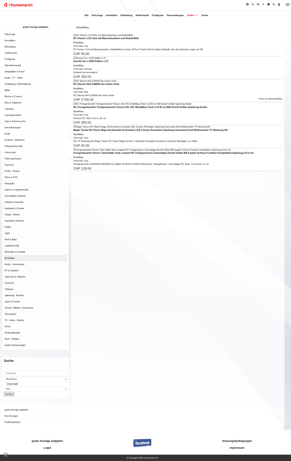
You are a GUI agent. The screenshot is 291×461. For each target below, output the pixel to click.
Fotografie (9, 183)
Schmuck (9, 283)
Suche (204, 15)
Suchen (9, 394)
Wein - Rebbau (12, 339)
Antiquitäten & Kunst (15, 71)
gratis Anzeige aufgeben (35, 27)
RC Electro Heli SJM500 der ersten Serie (96, 84)
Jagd (7, 233)
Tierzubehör (10, 314)
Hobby (8, 227)
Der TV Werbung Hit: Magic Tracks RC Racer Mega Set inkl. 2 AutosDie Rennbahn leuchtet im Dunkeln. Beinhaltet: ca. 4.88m (135, 141)
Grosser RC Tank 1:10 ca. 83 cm (89, 118)
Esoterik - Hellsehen (15, 140)
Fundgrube (158, 15)
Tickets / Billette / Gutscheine (19, 307)
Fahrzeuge (97, 15)
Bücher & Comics (13, 96)
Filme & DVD (11, 177)
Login (47, 447)
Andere (191, 15)
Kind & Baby (11, 239)
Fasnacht (9, 164)
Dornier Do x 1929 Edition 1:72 (90, 61)
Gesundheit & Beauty (15, 196)
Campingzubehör (13, 115)
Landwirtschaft (12, 245)
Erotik (7, 133)
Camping (9, 109)
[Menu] (287, 4)
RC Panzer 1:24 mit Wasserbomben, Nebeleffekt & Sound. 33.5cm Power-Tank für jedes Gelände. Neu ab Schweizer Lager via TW (138, 49)
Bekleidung (126, 15)
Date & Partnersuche (15, 121)
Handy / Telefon (12, 214)
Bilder (7, 90)
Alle (86, 15)
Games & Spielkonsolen (16, 189)
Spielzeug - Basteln (14, 295)
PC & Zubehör (12, 270)
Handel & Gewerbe (14, 202)
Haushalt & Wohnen (14, 220)
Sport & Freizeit (12, 301)
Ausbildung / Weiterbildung (18, 84)
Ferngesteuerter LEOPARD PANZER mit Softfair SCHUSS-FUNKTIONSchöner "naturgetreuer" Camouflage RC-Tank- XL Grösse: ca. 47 (141, 164)
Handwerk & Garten (14, 208)
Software (9, 289)
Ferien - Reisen (12, 171)
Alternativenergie (13, 65)
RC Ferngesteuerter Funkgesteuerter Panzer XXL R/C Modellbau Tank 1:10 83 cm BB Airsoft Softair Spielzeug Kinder (140, 107)
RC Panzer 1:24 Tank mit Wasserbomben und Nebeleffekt (106, 38)
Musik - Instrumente (14, 264)
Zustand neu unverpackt (85, 72)
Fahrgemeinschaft (13, 146)
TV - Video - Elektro (14, 320)
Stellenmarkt (142, 15)
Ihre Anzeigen (11, 416)
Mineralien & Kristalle (15, 252)
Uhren (8, 326)
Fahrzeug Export (13, 158)
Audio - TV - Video (14, 77)
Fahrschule (10, 152)
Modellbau (10, 258)
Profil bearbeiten (12, 422)
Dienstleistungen (13, 127)
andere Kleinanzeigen (15, 345)
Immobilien (111, 15)
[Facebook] (247, 4)
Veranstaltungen (175, 15)
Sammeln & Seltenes (15, 276)
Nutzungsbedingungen (237, 440)
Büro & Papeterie (13, 102)
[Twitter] (253, 4)
